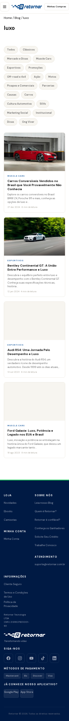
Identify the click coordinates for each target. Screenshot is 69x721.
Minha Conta (11, 539)
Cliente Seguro (13, 584)
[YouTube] (31, 658)
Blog (18, 18)
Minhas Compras (56, 6)
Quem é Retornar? (46, 511)
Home (8, 18)
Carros (28, 94)
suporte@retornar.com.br (50, 564)
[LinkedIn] (54, 658)
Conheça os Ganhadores (50, 528)
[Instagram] (20, 658)
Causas (11, 94)
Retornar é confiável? (47, 519)
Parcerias (48, 85)
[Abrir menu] (4, 6)
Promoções (36, 67)
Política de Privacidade (11, 604)
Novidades (10, 502)
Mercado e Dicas (17, 58)
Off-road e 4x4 (16, 76)
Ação (37, 76)
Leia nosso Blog (44, 502)
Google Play (11, 692)
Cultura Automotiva (19, 103)
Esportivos (14, 67)
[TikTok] (43, 658)
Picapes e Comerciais (20, 85)
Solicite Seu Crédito (46, 536)
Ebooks (8, 511)
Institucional (44, 112)
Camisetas (10, 519)
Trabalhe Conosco (46, 545)
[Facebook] (8, 658)
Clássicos (29, 49)
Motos (52, 76)
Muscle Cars (43, 58)
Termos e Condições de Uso (16, 594)
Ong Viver (28, 121)
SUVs (43, 103)
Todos (11, 49)
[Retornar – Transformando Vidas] (27, 7)
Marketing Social (17, 112)
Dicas (10, 121)
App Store (27, 692)
